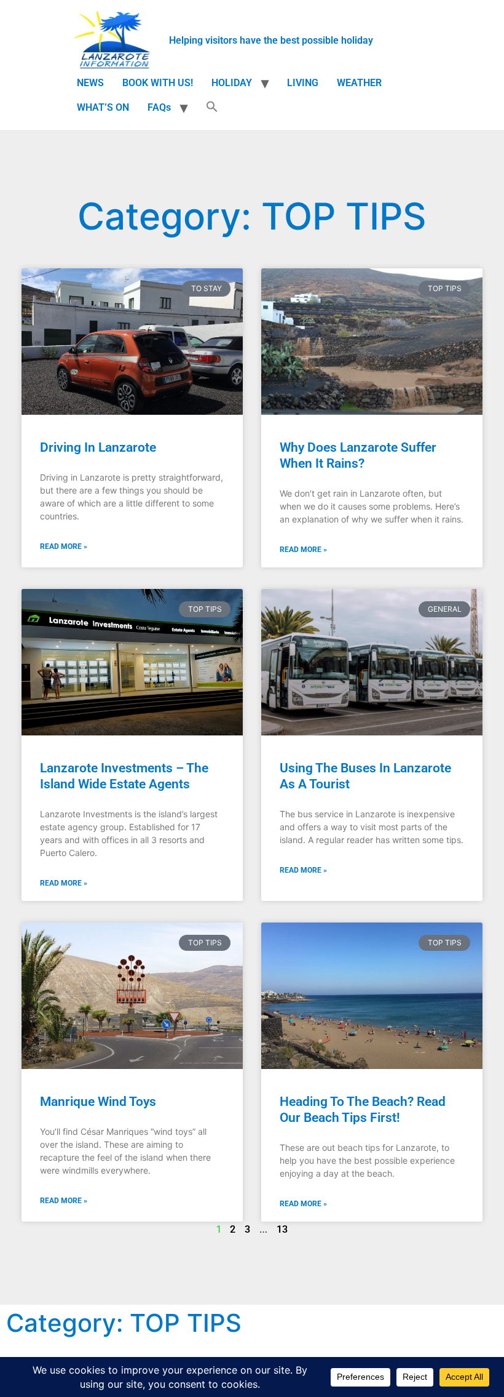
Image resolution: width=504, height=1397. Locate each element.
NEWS (90, 83)
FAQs (159, 107)
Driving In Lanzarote (98, 447)
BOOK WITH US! (157, 83)
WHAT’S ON (103, 107)
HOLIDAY (231, 83)
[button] (212, 107)
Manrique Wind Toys (98, 1101)
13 (282, 1229)
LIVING (302, 83)
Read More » (63, 546)
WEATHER (359, 83)
